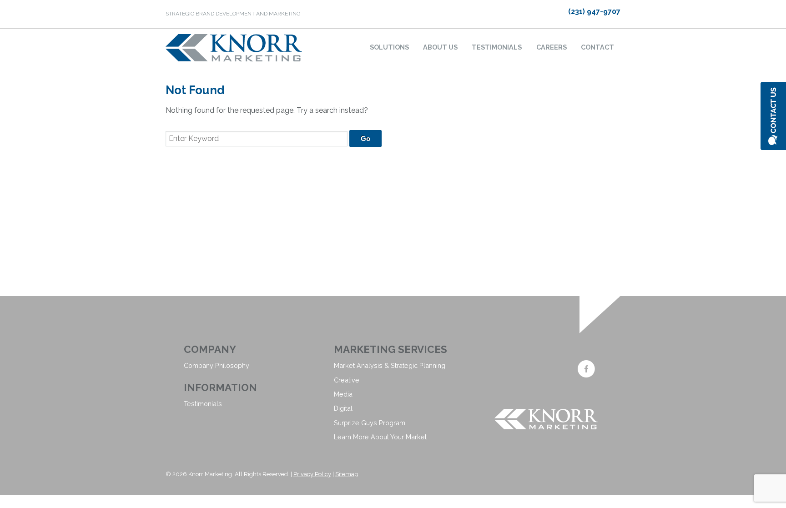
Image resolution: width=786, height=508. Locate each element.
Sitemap (346, 474)
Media (343, 394)
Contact (597, 47)
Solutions (389, 47)
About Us (440, 47)
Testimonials (497, 47)
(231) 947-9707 (594, 11)
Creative (346, 380)
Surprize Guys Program (369, 423)
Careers (551, 47)
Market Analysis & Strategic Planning (389, 365)
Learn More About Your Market (380, 437)
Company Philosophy (216, 365)
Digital (343, 408)
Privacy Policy (312, 474)
